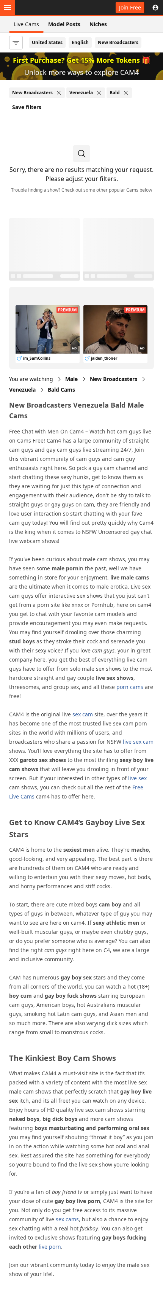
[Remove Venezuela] (98, 92)
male (71, 379)
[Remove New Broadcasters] (58, 92)
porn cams (129, 686)
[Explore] (7, 7)
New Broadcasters (118, 42)
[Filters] (16, 42)
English (80, 42)
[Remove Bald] (125, 92)
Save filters (26, 107)
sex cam (82, 714)
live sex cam (138, 741)
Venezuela (22, 389)
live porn (50, 1246)
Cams (61, 389)
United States (47, 42)
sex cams (67, 1219)
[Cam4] (42, 8)
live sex (137, 778)
